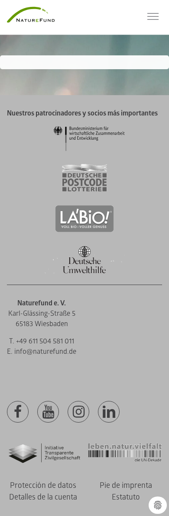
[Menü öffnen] (153, 16)
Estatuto (126, 497)
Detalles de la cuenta (43, 497)
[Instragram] (78, 412)
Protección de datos (43, 485)
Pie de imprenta (126, 485)
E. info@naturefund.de (41, 351)
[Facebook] (18, 412)
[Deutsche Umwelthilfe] (84, 271)
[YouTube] (48, 412)
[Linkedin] (109, 412)
